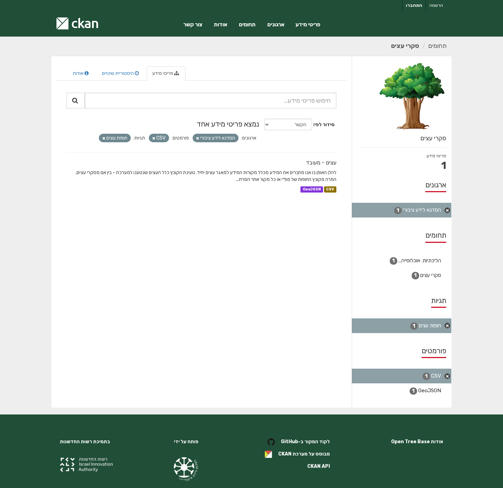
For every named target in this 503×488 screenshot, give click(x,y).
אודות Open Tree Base (417, 442)
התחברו (414, 5)
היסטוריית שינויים (118, 73)
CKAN (285, 454)
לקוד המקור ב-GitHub (305, 442)
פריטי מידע (307, 24)
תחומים (247, 24)
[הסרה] (197, 138)
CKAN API (318, 466)
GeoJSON (312, 189)
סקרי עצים (405, 46)
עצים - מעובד (321, 162)
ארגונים (275, 24)
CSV (330, 189)
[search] (75, 100)
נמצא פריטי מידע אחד (228, 124)
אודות (220, 24)
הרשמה (436, 5)
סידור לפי (324, 125)
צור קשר (192, 24)
